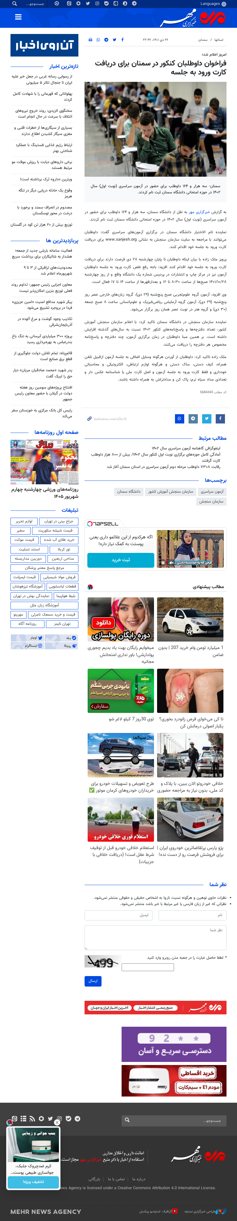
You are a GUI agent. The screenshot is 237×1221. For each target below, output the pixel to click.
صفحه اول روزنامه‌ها (56, 433)
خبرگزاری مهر (199, 212)
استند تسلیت (29, 549)
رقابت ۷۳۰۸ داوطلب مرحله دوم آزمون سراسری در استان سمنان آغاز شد (163, 467)
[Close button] (57, 1122)
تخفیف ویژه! (33, 1182)
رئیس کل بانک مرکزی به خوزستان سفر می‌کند (41, 413)
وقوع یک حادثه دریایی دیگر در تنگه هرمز (45, 193)
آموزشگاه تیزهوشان (28, 586)
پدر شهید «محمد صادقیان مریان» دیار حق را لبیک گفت (42, 373)
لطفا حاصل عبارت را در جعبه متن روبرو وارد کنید (187, 958)
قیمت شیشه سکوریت (55, 531)
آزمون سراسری (212, 492)
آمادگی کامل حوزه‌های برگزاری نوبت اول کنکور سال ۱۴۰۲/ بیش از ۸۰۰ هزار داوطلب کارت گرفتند (155, 458)
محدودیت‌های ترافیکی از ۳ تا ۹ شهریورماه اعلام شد (48, 271)
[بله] (68, 1119)
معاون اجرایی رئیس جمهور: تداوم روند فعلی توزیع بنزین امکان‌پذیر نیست (41, 288)
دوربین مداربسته (28, 559)
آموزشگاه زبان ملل (44, 605)
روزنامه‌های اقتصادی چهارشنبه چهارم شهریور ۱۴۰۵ (49, 493)
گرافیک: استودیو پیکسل (155, 1211)
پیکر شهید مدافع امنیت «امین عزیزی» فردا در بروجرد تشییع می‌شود (42, 305)
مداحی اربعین (63, 559)
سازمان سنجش (211, 502)
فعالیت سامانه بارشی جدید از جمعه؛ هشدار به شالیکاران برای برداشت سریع (42, 254)
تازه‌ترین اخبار (63, 67)
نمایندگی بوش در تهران (31, 596)
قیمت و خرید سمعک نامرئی (53, 615)
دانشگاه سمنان (128, 492)
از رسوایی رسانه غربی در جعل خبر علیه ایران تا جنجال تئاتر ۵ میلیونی (42, 80)
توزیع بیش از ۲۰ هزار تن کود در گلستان (41, 225)
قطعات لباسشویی (62, 586)
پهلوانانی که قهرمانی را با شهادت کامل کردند (42, 97)
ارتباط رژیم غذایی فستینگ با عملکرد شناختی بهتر (44, 148)
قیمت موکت (24, 540)
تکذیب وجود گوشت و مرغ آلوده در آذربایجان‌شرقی (45, 322)
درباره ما (138, 1179)
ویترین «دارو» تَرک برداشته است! (46, 179)
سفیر (21, 531)
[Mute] (171, 562)
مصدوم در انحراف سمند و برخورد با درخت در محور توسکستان (44, 210)
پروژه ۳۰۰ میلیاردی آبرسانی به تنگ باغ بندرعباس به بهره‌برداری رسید (42, 339)
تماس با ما (116, 1179)
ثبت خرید (121, 560)
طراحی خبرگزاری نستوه (200, 1211)
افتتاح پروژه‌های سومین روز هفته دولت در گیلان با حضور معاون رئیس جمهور (43, 393)
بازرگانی (94, 1179)
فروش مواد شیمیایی (59, 577)
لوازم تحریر (24, 521)
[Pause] (163, 562)
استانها (218, 40)
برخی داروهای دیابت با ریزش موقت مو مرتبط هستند (42, 165)
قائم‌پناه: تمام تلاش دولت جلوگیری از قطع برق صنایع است (43, 356)
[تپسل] (90, 524)
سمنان (202, 40)
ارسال (93, 981)
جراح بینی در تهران (58, 521)
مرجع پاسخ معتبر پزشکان (44, 568)
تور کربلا (64, 549)
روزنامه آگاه (27, 624)
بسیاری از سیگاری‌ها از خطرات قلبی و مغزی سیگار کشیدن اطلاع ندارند (43, 131)
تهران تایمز (62, 624)
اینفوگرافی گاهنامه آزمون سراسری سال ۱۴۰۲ (186, 448)
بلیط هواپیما (66, 596)
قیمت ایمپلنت (24, 577)
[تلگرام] (77, 1119)
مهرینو (18, 615)
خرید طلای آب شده (59, 540)
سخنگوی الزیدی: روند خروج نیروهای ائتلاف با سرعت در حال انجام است (43, 114)
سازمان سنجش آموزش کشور (170, 492)
